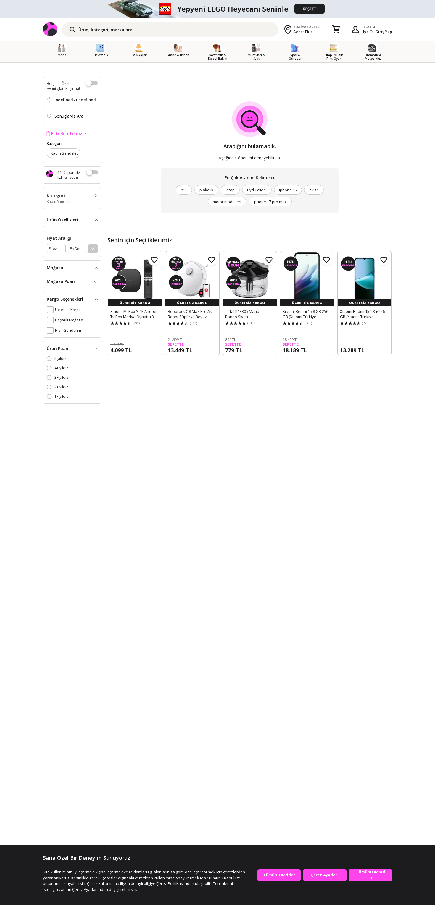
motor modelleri (227, 201)
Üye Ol (367, 31)
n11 (184, 189)
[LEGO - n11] (217, 9)
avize (314, 189)
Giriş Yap (383, 31)
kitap (230, 189)
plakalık (206, 189)
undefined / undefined (74, 99)
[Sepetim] (336, 29)
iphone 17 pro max (270, 201)
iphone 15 (288, 189)
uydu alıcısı (257, 189)
